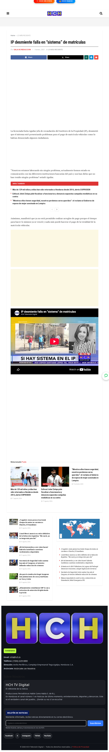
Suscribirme (95, 723)
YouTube (47, 736)
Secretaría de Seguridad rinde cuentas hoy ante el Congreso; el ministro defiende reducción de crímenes (33, 563)
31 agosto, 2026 (25, 528)
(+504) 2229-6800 (20, 661)
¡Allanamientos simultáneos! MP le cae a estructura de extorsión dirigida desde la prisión (34, 590)
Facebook (9, 736)
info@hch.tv (15, 657)
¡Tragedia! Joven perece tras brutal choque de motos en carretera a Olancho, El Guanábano (32, 522)
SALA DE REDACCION (22, 50)
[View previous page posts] (52, 209)
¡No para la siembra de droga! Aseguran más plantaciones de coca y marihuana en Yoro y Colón (34, 576)
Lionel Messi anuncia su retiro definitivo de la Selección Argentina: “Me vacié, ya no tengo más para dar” (34, 536)
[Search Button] (101, 13)
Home (13, 35)
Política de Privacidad (80, 747)
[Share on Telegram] (91, 57)
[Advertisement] (54, 21)
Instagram (26, 736)
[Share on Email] (96, 57)
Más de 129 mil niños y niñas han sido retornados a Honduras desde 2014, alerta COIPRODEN (51, 189)
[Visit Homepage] (54, 13)
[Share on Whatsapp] (86, 57)
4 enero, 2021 (40, 50)
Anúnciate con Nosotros (24, 668)
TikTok (37, 736)
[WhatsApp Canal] (106, 375)
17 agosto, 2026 (17, 498)
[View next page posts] (57, 209)
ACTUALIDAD (17, 484)
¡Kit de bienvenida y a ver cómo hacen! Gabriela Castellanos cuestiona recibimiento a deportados (33, 549)
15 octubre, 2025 (78, 484)
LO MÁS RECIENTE (24, 35)
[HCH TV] (54, 628)
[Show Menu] (8, 13)
